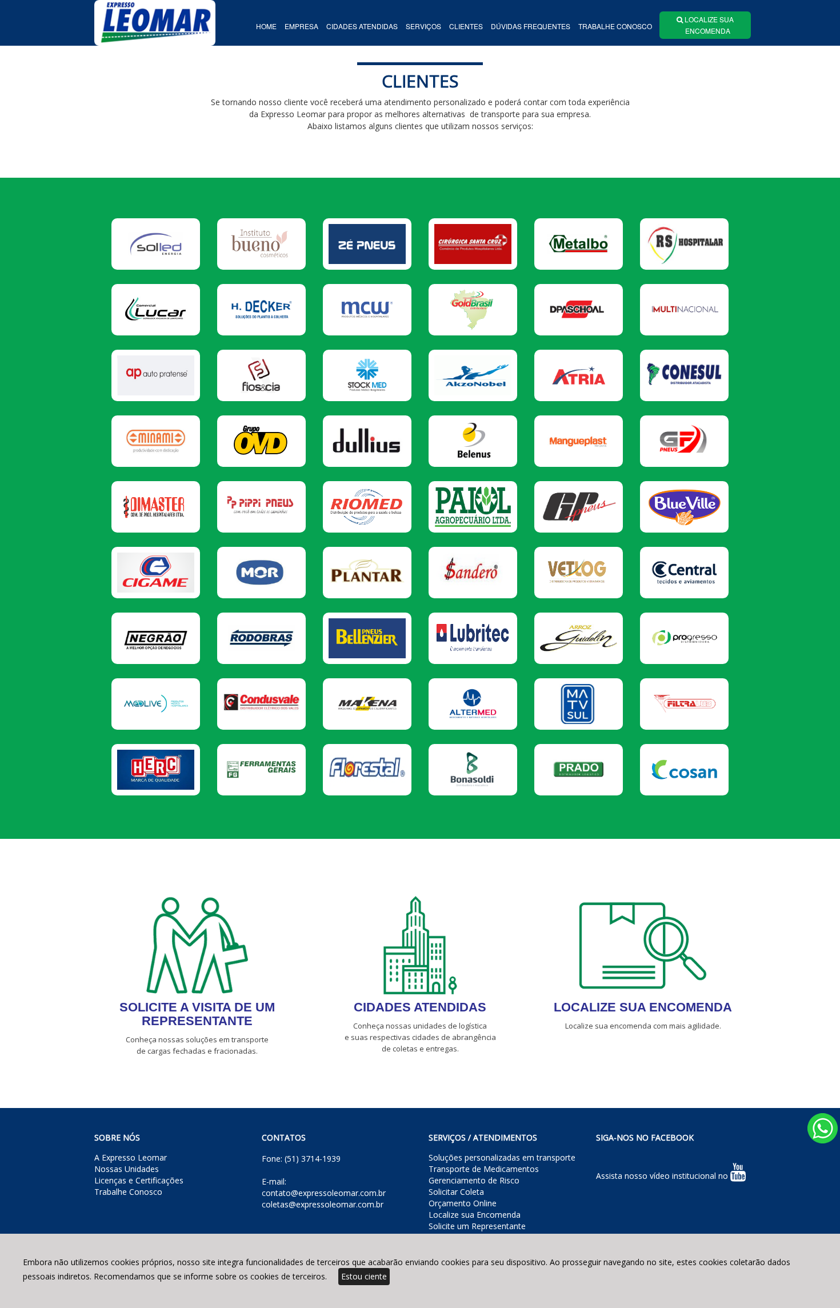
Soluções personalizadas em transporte (502, 1157)
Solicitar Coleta (456, 1191)
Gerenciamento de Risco (474, 1180)
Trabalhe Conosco (128, 1191)
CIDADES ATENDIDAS (362, 26)
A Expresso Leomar (130, 1157)
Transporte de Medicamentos (484, 1168)
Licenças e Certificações (138, 1180)
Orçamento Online (463, 1203)
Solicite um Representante (477, 1226)
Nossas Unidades (126, 1168)
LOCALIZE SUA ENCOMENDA (705, 24)
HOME (266, 26)
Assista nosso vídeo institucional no (663, 1175)
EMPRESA (301, 26)
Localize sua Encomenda (475, 1214)
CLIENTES (466, 26)
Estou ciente (364, 1276)
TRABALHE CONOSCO (615, 26)
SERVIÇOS (423, 26)
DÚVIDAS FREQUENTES (530, 26)
